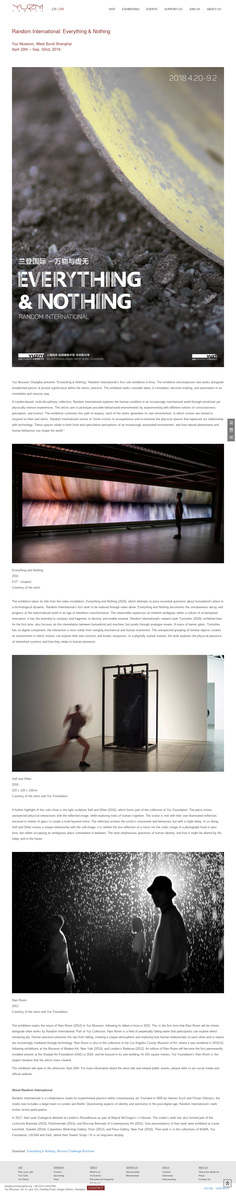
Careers (166, 1172)
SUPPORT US (173, 9)
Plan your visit (25, 1172)
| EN (61, 9)
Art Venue (95, 1183)
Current (58, 1172)
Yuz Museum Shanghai (28, 8)
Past (56, 1179)
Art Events (95, 1175)
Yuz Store (23, 1179)
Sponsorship (132, 1172)
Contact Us (204, 1179)
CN (54, 9)
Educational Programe (102, 1179)
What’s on (95, 1172)
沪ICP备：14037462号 (216, 1188)
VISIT (112, 9)
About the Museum (209, 1172)
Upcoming (59, 1175)
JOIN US (194, 9)
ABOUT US (214, 9)
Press (202, 1175)
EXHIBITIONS (130, 9)
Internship (167, 1175)
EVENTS (151, 9)
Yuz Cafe (23, 1175)
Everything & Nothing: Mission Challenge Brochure (60, 1151)
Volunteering (169, 1179)
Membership (132, 1175)
